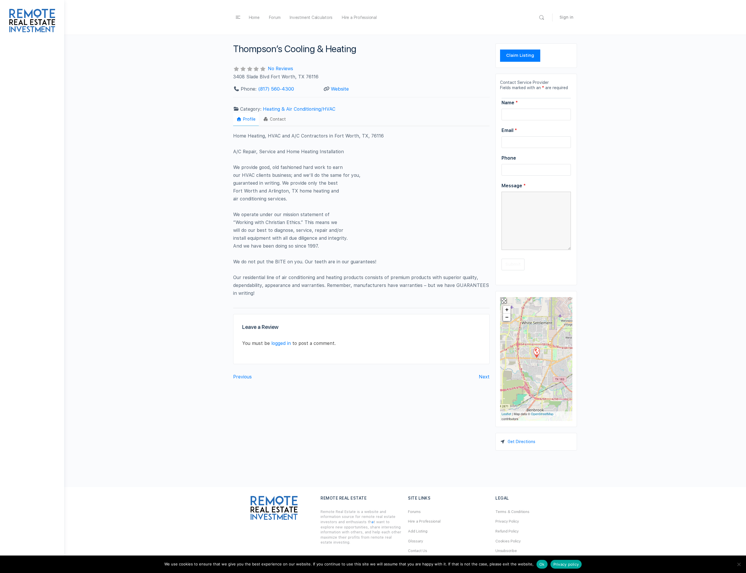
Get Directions (521, 441)
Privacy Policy (507, 521)
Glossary (415, 541)
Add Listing (417, 531)
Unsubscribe (506, 551)
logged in (281, 343)
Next (484, 377)
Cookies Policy (508, 541)
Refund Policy (507, 531)
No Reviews (280, 68)
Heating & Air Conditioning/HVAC (299, 109)
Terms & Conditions (512, 511)
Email (509, 130)
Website (340, 89)
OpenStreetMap (542, 413)
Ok (542, 564)
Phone (509, 158)
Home (254, 17)
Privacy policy (566, 564)
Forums (414, 511)
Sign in (566, 17)
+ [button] (507, 309)
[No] (739, 564)
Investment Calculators (311, 17)
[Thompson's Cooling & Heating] (536, 352)
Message (514, 185)
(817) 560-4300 (276, 89)
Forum (275, 17)
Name (510, 102)
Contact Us (417, 551)
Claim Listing (520, 55)
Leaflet (506, 413)
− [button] (507, 317)
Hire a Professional (359, 17)
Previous (242, 377)
